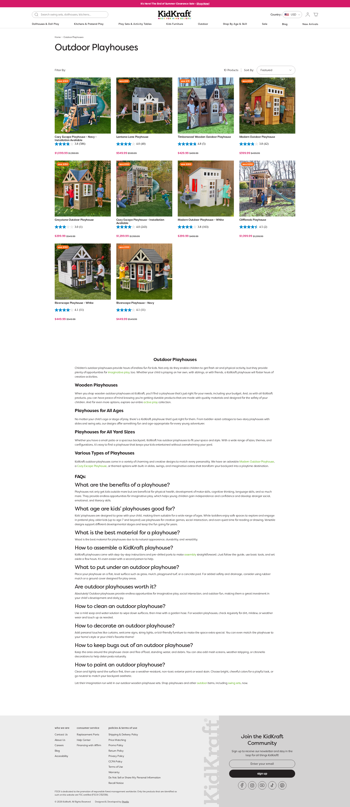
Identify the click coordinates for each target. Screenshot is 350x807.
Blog (284, 24)
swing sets (234, 683)
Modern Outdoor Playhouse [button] (257, 137)
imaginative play (118, 372)
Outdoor (203, 24)
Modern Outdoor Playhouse (256, 461)
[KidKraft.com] (175, 14)
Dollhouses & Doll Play (45, 24)
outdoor (202, 683)
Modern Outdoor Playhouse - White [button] (201, 220)
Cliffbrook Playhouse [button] (252, 220)
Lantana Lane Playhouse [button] (132, 137)
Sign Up (262, 773)
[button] (316, 14)
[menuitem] (286, 14)
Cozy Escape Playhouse (92, 466)
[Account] (308, 14)
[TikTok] (272, 785)
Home (58, 37)
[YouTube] (262, 785)
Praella (125, 801)
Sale (264, 24)
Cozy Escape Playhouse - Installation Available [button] (140, 221)
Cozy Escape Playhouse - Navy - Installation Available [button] (76, 138)
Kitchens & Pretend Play (89, 24)
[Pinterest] (282, 785)
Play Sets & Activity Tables (134, 24)
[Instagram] (252, 785)
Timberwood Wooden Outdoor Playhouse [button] (204, 137)
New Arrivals (310, 24)
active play (150, 402)
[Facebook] (242, 785)
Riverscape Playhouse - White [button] (74, 303)
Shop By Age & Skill (235, 24)
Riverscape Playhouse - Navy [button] (135, 303)
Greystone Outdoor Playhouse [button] (74, 220)
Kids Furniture (174, 24)
